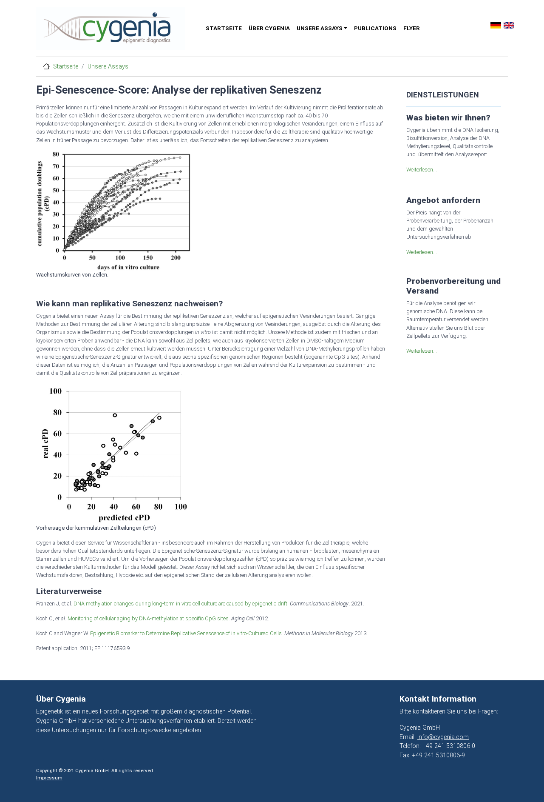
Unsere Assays (320, 28)
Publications (375, 28)
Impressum (49, 778)
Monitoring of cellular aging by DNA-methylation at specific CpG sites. (149, 618)
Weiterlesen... (421, 169)
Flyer (411, 28)
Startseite (224, 28)
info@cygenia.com (443, 737)
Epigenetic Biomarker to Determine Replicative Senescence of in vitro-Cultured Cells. (187, 633)
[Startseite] (116, 28)
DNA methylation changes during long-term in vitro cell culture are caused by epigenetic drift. (181, 603)
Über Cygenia (269, 28)
